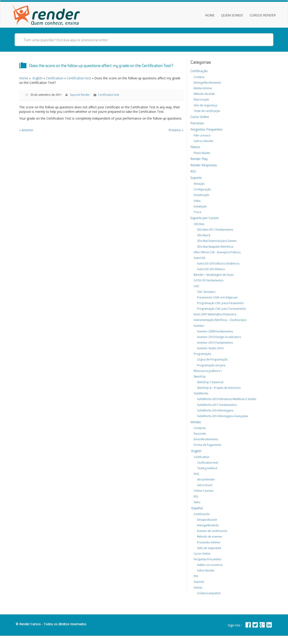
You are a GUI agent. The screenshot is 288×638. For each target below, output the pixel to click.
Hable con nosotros (210, 565)
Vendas (195, 422)
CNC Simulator (206, 292)
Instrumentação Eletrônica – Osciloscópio (220, 320)
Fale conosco (202, 135)
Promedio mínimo (208, 542)
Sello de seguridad (209, 548)
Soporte (199, 582)
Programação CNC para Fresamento (220, 303)
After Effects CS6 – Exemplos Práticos (217, 252)
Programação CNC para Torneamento (221, 309)
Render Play (199, 159)
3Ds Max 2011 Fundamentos (215, 229)
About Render (206, 479)
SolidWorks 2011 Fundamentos (217, 405)
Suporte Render (80, 95)
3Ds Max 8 (203, 235)
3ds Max (199, 224)
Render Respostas (203, 165)
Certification (54, 78)
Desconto (200, 434)
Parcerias (197, 123)
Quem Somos (232, 15)
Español (196, 508)
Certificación (202, 514)
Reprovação (201, 99)
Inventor (199, 326)
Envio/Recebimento (206, 439)
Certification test (79, 78)
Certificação (199, 71)
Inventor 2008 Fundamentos (215, 331)
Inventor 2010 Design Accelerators (219, 337)
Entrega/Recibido (208, 525)
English (37, 78)
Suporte (196, 178)
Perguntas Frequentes (206, 129)
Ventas (198, 587)
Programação (202, 354)
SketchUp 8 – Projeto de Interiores (219, 388)
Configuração (202, 189)
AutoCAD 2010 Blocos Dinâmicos (218, 263)
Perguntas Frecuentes (207, 559)
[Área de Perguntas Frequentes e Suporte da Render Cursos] (46, 13)
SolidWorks (201, 393)
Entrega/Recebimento (207, 82)
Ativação (199, 184)
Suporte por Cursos (204, 218)
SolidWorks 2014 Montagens (215, 410)
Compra (199, 77)
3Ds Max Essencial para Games (216, 241)
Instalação (200, 206)
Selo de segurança (205, 105)
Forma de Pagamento (207, 445)
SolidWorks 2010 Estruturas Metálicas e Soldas (226, 399)
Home (209, 15)
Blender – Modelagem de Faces (214, 275)
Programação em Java (211, 365)
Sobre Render (206, 570)
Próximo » (176, 130)
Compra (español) (208, 593)
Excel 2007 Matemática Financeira (215, 314)
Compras (200, 428)
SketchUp (200, 376)
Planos (195, 147)
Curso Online (199, 117)
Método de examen (209, 536)
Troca (197, 212)
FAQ (196, 474)
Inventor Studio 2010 (210, 348)
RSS (193, 171)
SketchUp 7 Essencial (210, 382)
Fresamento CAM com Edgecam (217, 297)
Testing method (207, 468)
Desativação (201, 195)
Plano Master (202, 153)
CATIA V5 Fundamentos (208, 280)
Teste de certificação (207, 111)
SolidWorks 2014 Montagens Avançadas (222, 416)
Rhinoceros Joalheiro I (208, 371)
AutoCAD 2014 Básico (211, 269)
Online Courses (203, 491)
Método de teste (204, 94)
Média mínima (203, 88)
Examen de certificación (212, 531)
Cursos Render (263, 15)
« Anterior (26, 130)
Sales (197, 502)
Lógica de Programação (212, 359)
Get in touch (204, 485)
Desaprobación (207, 520)
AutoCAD (199, 258)
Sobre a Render (204, 141)
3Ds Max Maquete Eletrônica (215, 247)
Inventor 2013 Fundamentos (215, 343)
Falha (197, 201)
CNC (196, 286)
